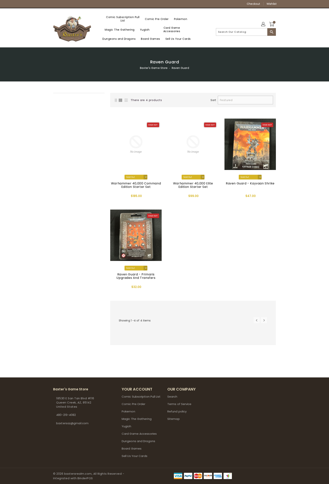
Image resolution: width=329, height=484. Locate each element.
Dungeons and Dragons (138, 441)
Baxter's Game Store (154, 68)
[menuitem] (123, 19)
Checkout (253, 4)
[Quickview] (114, 197)
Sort (213, 100)
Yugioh (126, 426)
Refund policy (177, 411)
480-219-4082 (66, 415)
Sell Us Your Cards (134, 456)
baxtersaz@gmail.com (72, 423)
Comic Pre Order (133, 404)
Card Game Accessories (139, 434)
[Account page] (263, 24)
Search (172, 397)
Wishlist (272, 4)
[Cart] (272, 24)
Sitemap (173, 419)
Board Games (131, 449)
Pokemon (128, 411)
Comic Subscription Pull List (141, 397)
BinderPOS (85, 478)
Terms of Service (179, 404)
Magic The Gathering (137, 419)
